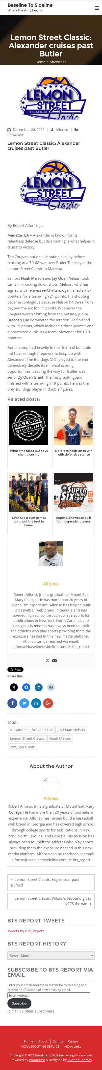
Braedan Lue (42, 729)
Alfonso (62, 129)
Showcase (58, 62)
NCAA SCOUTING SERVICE (40, 1046)
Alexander (18, 729)
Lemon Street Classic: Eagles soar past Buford (45, 882)
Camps (58, 1041)
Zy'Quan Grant (22, 747)
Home (40, 62)
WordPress (37, 1060)
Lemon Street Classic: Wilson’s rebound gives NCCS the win (53, 901)
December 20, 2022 (29, 129)
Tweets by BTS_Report (25, 931)
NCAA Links (72, 1046)
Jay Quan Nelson (71, 729)
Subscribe (19, 1003)
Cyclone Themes (80, 1060)
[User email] (54, 660)
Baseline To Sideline (49, 1055)
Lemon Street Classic (27, 738)
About (43, 1041)
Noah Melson (60, 738)
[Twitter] (47, 660)
